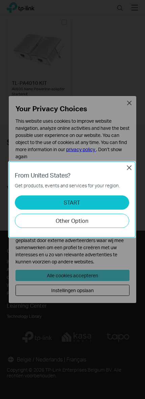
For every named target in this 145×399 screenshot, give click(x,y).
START (72, 202)
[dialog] (72, 199)
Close (129, 167)
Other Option (72, 220)
